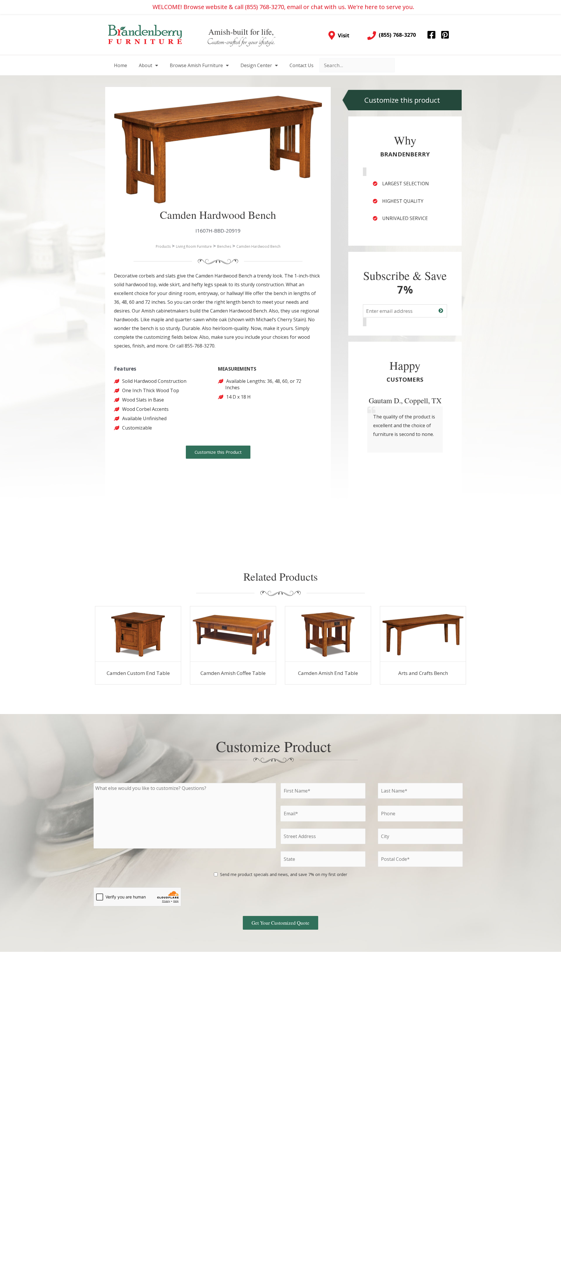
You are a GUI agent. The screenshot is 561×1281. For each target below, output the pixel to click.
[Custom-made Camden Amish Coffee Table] (233, 634)
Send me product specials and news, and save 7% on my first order (283, 874)
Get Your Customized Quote (280, 922)
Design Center (256, 65)
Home (120, 65)
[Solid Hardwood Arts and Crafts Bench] (423, 634)
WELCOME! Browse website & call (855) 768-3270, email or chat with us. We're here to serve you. (283, 7)
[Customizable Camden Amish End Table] (328, 634)
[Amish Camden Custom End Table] (138, 634)
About (145, 65)
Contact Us (302, 65)
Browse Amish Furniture (196, 65)
